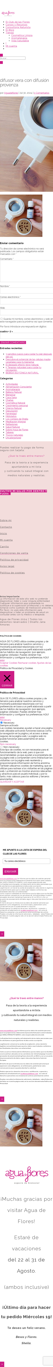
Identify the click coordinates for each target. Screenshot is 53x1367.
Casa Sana (11, 397)
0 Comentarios (41, 93)
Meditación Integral (16, 421)
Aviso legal (7, 566)
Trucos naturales (14, 435)
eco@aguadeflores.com (29, 1073)
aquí (2, 660)
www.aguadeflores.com (8, 1030)
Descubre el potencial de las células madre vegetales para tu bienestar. (28, 360)
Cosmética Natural (15, 403)
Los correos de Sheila (17, 419)
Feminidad (11, 413)
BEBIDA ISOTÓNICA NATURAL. (22, 372)
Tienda (10, 32)
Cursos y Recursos (16, 24)
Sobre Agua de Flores (17, 429)
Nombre (5, 286)
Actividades (12, 384)
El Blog (10, 30)
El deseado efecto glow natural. (22, 364)
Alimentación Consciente (19, 386)
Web (2, 308)
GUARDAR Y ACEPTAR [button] (12, 781)
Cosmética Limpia (22, 35)
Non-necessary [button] (8, 744)
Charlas (9, 400)
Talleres (10, 432)
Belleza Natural (14, 392)
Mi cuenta (11, 46)
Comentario (7, 259)
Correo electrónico (10, 297)
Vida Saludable (20, 40)
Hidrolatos (11, 416)
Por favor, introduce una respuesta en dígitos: (23, 326)
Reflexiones (12, 424)
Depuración (12, 411)
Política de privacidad (14, 559)
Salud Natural (13, 427)
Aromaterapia (19, 38)
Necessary (8, 722)
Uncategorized (13, 437)
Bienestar (10, 394)
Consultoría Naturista (18, 27)
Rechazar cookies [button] (27, 663)
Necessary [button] (5, 720)
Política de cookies (12, 572)
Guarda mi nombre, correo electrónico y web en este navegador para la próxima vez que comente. (26, 320)
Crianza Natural (14, 408)
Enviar (10, 871)
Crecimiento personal (17, 405)
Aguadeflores (11, 93)
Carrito (4, 546)
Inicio (3, 533)
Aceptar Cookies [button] (8, 663)
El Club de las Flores (18, 22)
